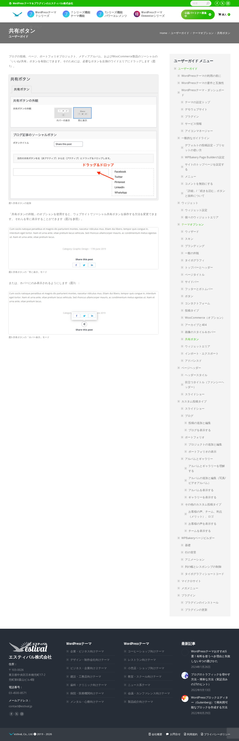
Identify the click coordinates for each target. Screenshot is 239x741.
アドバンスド (193, 361)
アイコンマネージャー (199, 131)
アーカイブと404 (195, 325)
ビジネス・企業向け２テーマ (88, 668)
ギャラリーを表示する (202, 497)
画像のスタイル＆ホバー (200, 332)
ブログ (189, 416)
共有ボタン (192, 339)
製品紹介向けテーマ (140, 702)
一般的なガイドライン (195, 138)
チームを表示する (199, 531)
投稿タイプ (192, 310)
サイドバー (192, 282)
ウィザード (192, 231)
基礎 (188, 545)
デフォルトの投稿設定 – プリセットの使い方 (204, 147)
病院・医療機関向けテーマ (87, 693)
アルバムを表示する (201, 490)
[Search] (207, 3)
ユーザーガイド (188, 68)
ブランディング (195, 246)
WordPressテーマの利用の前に (201, 76)
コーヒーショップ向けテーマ (146, 651)
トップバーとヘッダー (199, 267)
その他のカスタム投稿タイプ (203, 504)
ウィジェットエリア (197, 346)
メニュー (190, 176)
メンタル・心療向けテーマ (87, 702)
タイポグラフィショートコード (204, 574)
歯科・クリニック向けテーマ (88, 685)
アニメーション (195, 559)
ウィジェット (189, 203)
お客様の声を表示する (202, 524)
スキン (189, 239)
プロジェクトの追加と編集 (205, 444)
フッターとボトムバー (199, 289)
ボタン (189, 296)
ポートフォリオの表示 (202, 451)
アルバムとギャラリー (199, 459)
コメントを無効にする (199, 184)
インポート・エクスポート (202, 353)
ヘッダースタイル (196, 375)
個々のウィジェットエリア (202, 217)
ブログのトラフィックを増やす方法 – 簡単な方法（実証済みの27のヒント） (210, 679)
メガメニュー (189, 588)
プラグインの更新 (196, 610)
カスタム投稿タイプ (194, 401)
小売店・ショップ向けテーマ (146, 668)
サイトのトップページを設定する (204, 166)
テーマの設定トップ (197, 102)
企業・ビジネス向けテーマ (87, 651)
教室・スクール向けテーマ (144, 676)
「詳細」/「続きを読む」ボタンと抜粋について (205, 193)
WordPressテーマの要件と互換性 (202, 83)
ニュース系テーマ (139, 685)
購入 (225, 14)
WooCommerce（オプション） (205, 318)
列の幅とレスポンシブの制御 (203, 567)
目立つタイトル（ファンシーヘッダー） (204, 384)
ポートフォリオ (195, 437)
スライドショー (195, 394)
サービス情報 (193, 124)
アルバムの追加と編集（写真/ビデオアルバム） (207, 480)
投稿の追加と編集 (199, 423)
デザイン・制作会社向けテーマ (90, 660)
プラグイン (192, 116)
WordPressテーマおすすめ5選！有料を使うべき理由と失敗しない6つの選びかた (210, 656)
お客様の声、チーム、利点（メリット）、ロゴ (205, 514)
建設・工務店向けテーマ (85, 676)
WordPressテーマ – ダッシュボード (202, 92)
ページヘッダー (191, 368)
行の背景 (190, 552)
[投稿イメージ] (184, 652)
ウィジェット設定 (196, 210)
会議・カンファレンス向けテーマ (149, 693)
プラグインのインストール (202, 602)
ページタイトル (195, 274)
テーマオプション (192, 224)
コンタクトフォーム (197, 303)
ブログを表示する (199, 430)
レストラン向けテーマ (142, 660)
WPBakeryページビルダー (198, 538)
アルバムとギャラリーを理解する (206, 468)
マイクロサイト (191, 581)
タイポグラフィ (195, 260)
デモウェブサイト (196, 109)
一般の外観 (192, 253)
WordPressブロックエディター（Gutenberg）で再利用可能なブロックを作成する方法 (209, 702)
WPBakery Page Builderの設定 (204, 157)
